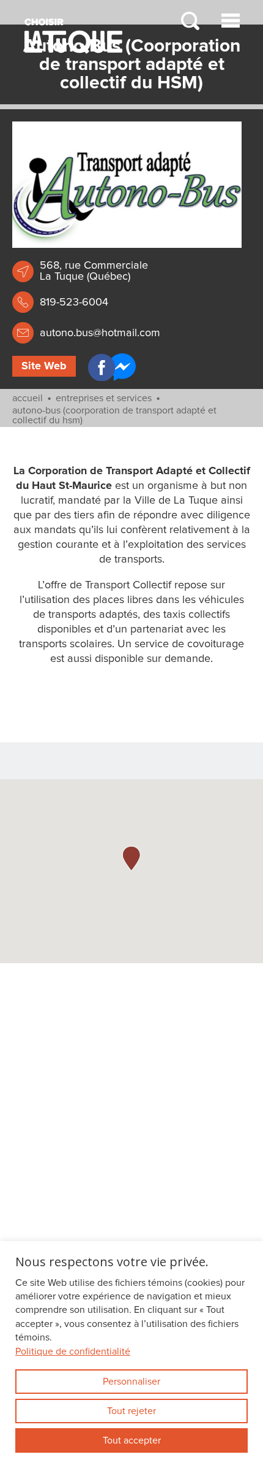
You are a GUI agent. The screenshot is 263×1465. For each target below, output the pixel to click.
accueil (27, 398)
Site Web (44, 366)
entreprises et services (104, 398)
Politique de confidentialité (72, 1351)
